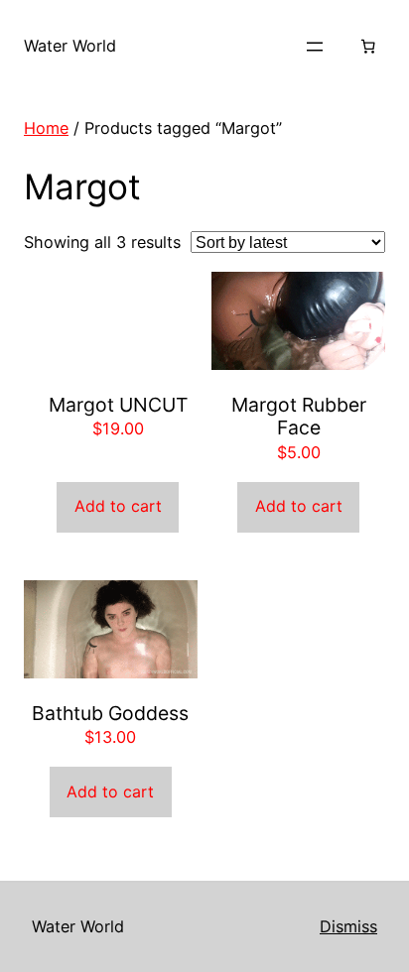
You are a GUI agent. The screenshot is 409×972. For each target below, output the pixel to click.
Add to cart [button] (118, 506)
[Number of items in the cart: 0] (368, 46)
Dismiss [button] (348, 926)
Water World (70, 46)
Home (46, 128)
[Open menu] (315, 47)
